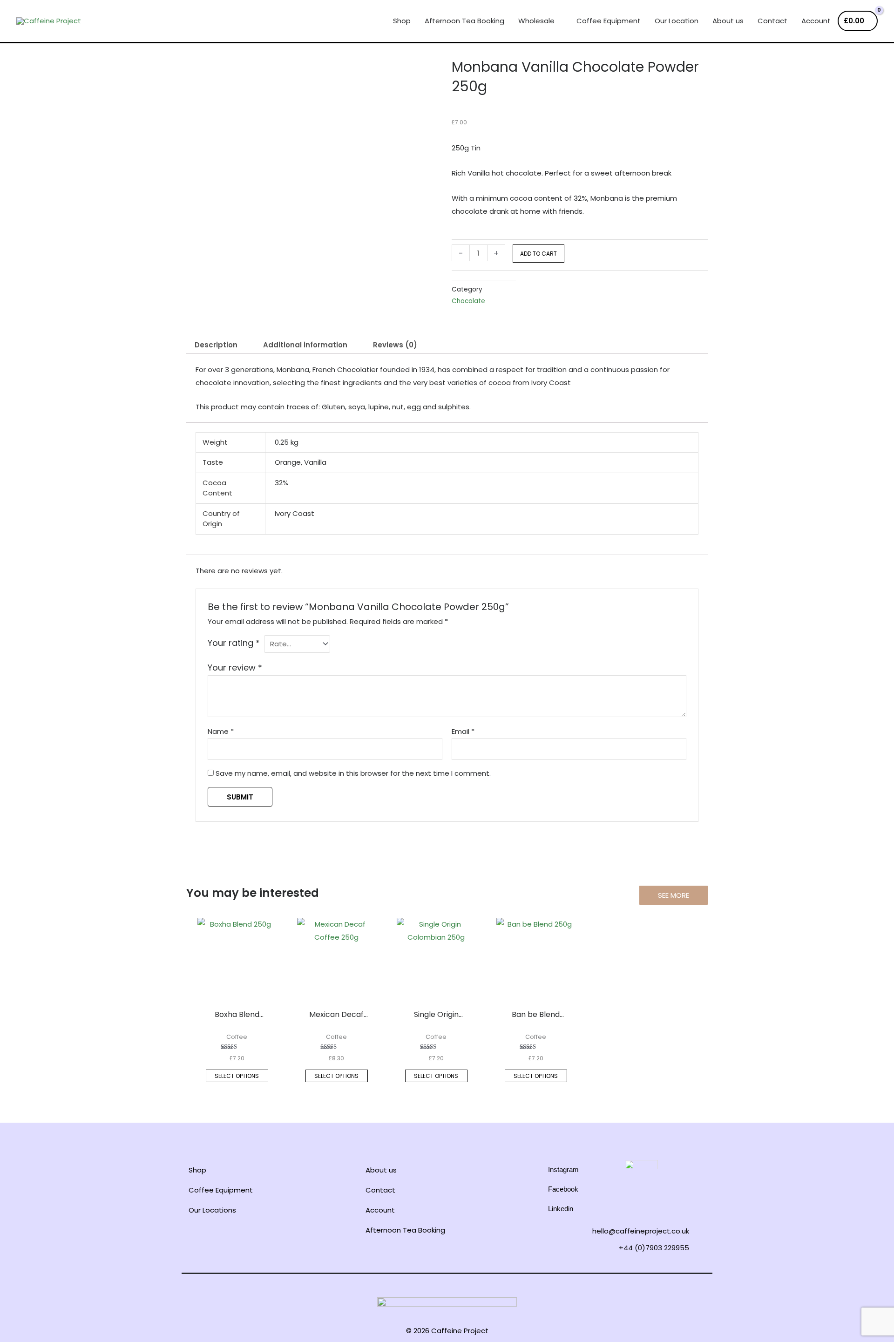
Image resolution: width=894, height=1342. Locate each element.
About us (381, 1170)
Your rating (234, 643)
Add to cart (538, 254)
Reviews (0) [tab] (395, 345)
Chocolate (468, 301)
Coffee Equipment (221, 1190)
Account (380, 1210)
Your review (235, 667)
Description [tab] (216, 345)
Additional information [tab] (305, 345)
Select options (237, 1076)
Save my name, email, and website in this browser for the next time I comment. (353, 773)
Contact (380, 1190)
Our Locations (212, 1210)
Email (463, 731)
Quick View (236, 989)
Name (221, 731)
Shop (197, 1170)
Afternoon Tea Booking (405, 1230)
